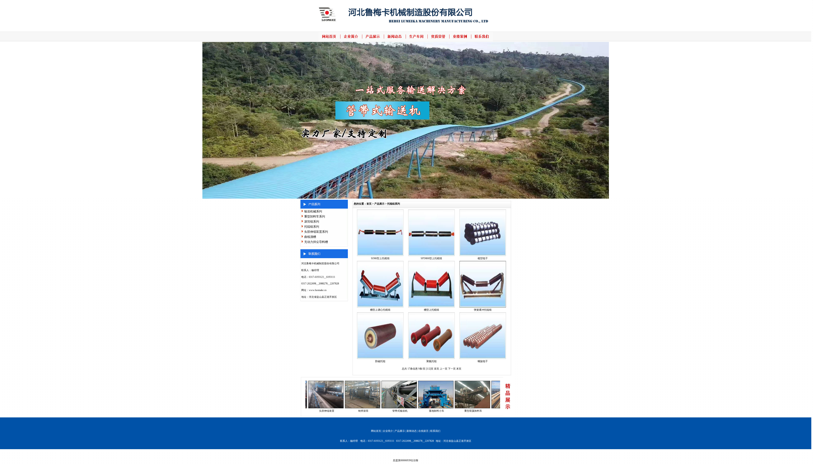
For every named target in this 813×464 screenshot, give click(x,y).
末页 (458, 368)
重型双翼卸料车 (447, 410)
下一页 (452, 368)
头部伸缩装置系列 (316, 231)
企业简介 (388, 430)
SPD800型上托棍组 (431, 258)
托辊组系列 (311, 226)
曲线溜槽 (310, 236)
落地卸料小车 (410, 410)
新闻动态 (411, 430)
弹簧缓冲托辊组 (483, 309)
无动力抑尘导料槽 (316, 242)
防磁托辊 (380, 361)
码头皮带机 (484, 410)
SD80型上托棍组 (380, 258)
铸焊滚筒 (337, 410)
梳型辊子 (483, 258)
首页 (369, 203)
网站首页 (376, 430)
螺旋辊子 (483, 361)
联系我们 (435, 430)
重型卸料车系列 (314, 216)
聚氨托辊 (431, 361)
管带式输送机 (374, 410)
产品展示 (379, 203)
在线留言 (423, 430)
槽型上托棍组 (431, 309)
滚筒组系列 (311, 221)
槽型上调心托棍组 (380, 309)
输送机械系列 (313, 211)
